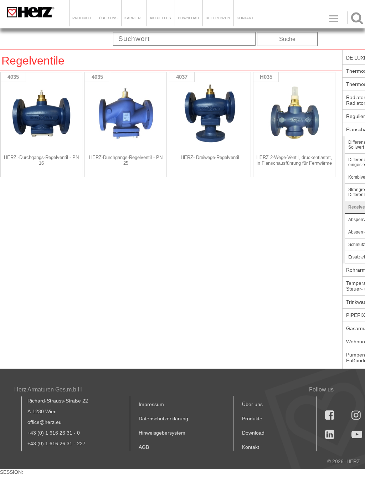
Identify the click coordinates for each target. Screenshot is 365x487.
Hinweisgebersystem (162, 433)
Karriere (133, 18)
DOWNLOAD (188, 18)
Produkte (82, 18)
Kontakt (250, 447)
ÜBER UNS (108, 18)
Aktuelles (160, 18)
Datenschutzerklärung (163, 418)
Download (253, 433)
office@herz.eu (44, 422)
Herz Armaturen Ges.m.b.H (48, 389)
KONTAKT (245, 18)
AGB (144, 447)
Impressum (151, 404)
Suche (287, 39)
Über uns (252, 404)
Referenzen (218, 18)
